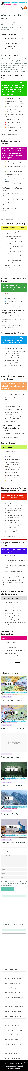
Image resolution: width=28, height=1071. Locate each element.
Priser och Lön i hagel (11, 757)
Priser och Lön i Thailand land (13, 978)
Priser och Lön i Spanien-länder (13, 997)
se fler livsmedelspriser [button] (10, 134)
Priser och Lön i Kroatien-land (13, 974)
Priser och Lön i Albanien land (13, 1002)
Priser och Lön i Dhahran (12, 728)
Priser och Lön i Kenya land (12, 1049)
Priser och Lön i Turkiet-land (12, 983)
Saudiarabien (6, 696)
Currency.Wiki (21, 959)
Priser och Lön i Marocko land (13, 1053)
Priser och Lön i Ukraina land (12, 992)
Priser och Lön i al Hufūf (12, 785)
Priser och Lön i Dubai (10, 969)
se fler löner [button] (7, 272)
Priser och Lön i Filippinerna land (14, 1011)
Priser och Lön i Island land (12, 1025)
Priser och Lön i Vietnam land (13, 1044)
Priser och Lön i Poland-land (12, 1039)
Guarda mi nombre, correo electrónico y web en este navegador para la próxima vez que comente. (14, 883)
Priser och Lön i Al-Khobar (13, 843)
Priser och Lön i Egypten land (13, 988)
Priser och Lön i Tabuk (11, 700)
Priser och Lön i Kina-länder (12, 1035)
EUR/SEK (6, 959)
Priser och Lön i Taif (10, 814)
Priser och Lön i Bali (10, 1021)
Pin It (9, 665)
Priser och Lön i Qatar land (12, 1058)
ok (9, 1068)
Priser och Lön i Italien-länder (13, 1030)
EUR (13, 924)
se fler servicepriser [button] (9, 369)
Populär (14, 965)
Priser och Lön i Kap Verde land (13, 1006)
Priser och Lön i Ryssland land (13, 1016)
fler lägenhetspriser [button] (9, 536)
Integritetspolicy (15, 1068)
